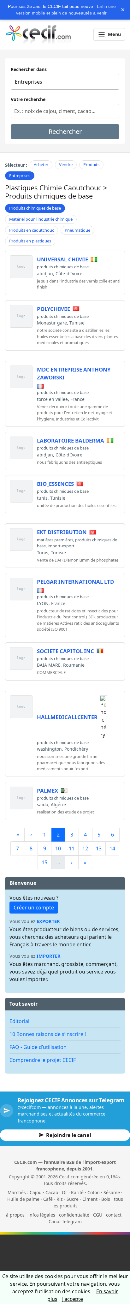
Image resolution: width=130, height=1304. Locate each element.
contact (113, 1215)
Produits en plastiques (30, 241)
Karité (77, 1192)
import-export (61, 546)
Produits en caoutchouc (31, 230)
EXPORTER (48, 921)
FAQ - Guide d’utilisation (38, 1047)
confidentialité (74, 1215)
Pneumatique (77, 230)
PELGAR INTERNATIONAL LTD (75, 581)
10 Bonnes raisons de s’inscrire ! (47, 1034)
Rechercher (65, 131)
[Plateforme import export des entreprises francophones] (38, 34)
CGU (97, 1215)
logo (21, 267)
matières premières (55, 540)
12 (85, 848)
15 (44, 862)
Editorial (19, 1021)
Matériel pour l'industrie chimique (41, 219)
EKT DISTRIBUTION (62, 532)
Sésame (111, 1192)
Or (64, 1192)
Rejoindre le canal (68, 1135)
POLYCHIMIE (53, 309)
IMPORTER (49, 956)
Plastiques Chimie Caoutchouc (53, 187)
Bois (105, 1199)
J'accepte (72, 1298)
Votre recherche (28, 99)
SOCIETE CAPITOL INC (65, 651)
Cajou (36, 1192)
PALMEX (47, 790)
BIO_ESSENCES (55, 483)
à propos (15, 1215)
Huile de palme (23, 1199)
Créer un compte (34, 907)
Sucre (73, 1199)
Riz (59, 1199)
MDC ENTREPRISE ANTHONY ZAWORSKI (73, 373)
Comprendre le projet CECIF (42, 1060)
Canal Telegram (65, 1221)
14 (112, 848)
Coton (93, 1192)
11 (71, 848)
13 (99, 848)
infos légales (41, 1215)
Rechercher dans (29, 69)
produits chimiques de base (63, 267)
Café (48, 1199)
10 (58, 848)
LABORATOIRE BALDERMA (70, 440)
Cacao (51, 1192)
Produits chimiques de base (35, 208)
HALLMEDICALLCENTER (67, 717)
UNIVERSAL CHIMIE (62, 259)
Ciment (90, 1199)
